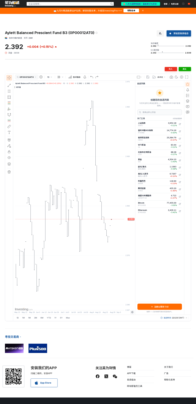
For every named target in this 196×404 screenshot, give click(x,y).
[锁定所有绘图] (9, 152)
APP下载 (131, 373)
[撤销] (91, 77)
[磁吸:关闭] (9, 140)
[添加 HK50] (180, 139)
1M (29, 318)
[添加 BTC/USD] (180, 204)
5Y (61, 318)
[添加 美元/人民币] (180, 175)
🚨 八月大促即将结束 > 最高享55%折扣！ (140, 3)
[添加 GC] (180, 160)
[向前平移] (78, 306)
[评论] (187, 106)
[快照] (171, 77)
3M (35, 318)
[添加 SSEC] (180, 124)
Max (68, 318)
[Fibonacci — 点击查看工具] (9, 103)
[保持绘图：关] (9, 146)
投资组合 (131, 379)
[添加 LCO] (180, 153)
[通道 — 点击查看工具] (9, 91)
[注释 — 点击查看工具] (9, 132)
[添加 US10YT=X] (180, 197)
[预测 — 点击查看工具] (9, 120)
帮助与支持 (169, 379)
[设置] (132, 312)
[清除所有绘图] (9, 172)
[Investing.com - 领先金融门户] (12, 4)
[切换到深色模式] (176, 77)
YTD (49, 318)
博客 (129, 367)
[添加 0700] (180, 189)
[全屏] (186, 77)
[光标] (9, 78)
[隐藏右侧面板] (134, 197)
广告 (166, 373)
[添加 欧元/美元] (180, 167)
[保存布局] (147, 77)
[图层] (9, 164)
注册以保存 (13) (161, 306)
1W (23, 318)
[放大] (70, 306)
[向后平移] (74, 306)
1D (18, 318)
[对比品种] (41, 77)
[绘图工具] (14, 197)
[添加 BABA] (180, 182)
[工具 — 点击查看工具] (9, 126)
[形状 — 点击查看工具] (9, 97)
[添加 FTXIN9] (180, 131)
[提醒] (187, 89)
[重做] (97, 77)
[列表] (187, 95)
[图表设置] (181, 77)
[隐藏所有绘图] (9, 157)
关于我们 (168, 367)
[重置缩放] (83, 306)
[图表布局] (139, 77)
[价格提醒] (84, 77)
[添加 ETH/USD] (180, 211)
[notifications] (183, 3)
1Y (55, 318)
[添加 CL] (180, 146)
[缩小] (66, 306)
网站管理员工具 (134, 386)
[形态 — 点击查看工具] (9, 115)
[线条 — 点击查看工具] (9, 85)
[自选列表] (187, 84)
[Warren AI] (187, 112)
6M (41, 318)
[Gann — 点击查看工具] (9, 109)
